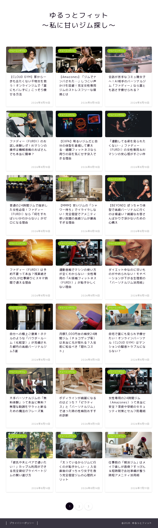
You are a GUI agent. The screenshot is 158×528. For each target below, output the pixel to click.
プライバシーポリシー (21, 523)
